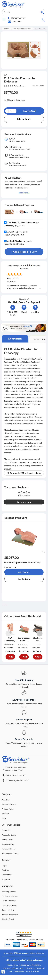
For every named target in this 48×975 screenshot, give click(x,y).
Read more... (24, 192)
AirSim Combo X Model (17, 232)
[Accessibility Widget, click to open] (3, 971)
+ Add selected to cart (24, 251)
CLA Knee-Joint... (38, 639)
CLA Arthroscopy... (10, 639)
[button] (9, 85)
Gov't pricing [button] (17, 164)
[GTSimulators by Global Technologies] (13, 4)
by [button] (16, 140)
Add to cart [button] (24, 572)
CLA (5, 75)
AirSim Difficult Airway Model (19, 241)
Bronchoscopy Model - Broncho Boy (22, 562)
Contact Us (16, 21)
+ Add (10, 657)
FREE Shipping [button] (18, 148)
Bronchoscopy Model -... (24, 639)
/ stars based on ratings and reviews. (24, 960)
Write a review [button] (24, 502)
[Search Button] (42, 12)
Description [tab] (15, 338)
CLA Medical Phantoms (22, 28)
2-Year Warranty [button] (18, 156)
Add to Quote (24, 119)
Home (6, 28)
